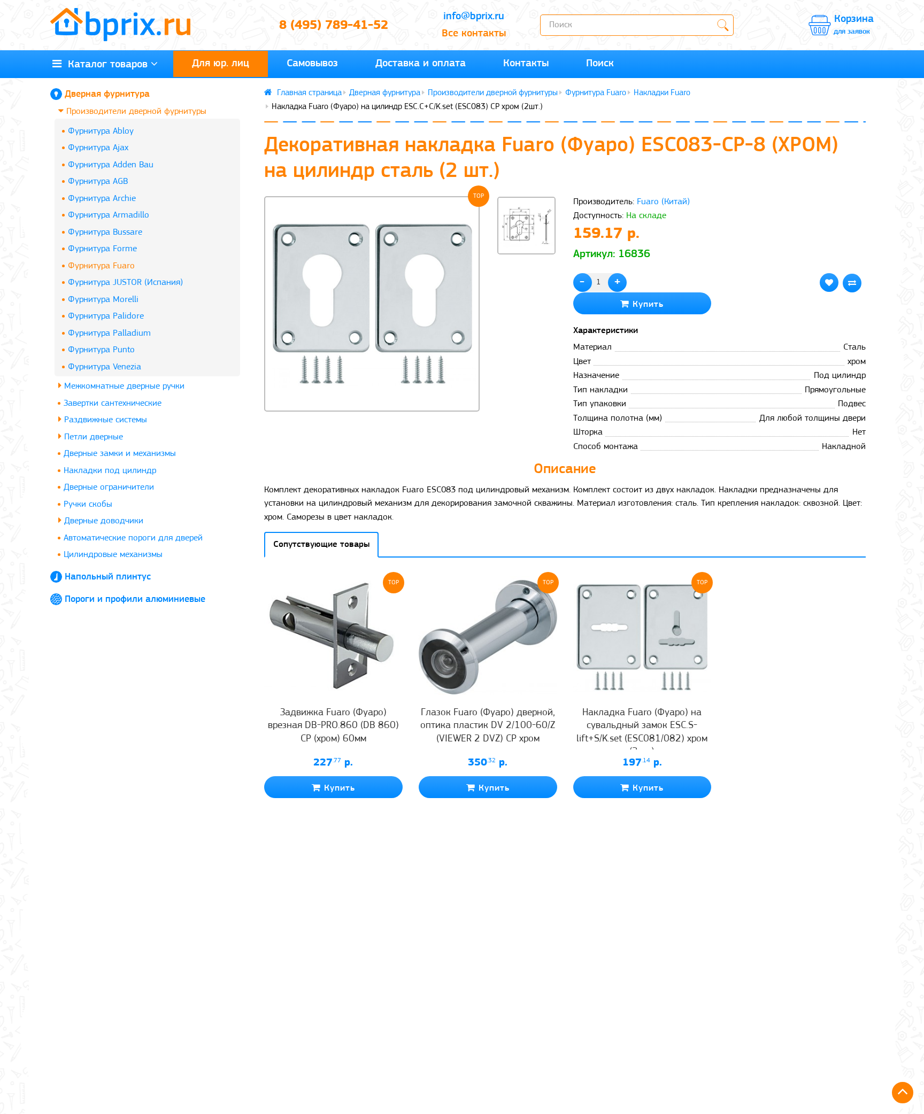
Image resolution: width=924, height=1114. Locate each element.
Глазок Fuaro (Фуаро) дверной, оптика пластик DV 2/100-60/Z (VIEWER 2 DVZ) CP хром (487, 726)
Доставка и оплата (420, 63)
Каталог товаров (104, 64)
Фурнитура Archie (102, 198)
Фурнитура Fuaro (101, 265)
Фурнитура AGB (98, 181)
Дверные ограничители (109, 487)
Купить (646, 304)
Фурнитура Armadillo (108, 215)
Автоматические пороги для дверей (133, 538)
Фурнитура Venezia (104, 367)
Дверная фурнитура (107, 94)
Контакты (526, 63)
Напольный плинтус (108, 577)
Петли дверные (92, 437)
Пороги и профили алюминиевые (135, 600)
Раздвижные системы (104, 419)
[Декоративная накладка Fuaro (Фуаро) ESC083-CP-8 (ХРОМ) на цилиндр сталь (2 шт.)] (372, 304)
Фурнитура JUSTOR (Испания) (125, 282)
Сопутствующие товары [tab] (321, 544)
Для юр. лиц (220, 63)
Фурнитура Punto (101, 349)
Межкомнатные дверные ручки (122, 386)
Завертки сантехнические (112, 403)
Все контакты (474, 33)
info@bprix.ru (473, 16)
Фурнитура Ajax (98, 147)
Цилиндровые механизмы (113, 554)
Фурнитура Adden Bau (110, 164)
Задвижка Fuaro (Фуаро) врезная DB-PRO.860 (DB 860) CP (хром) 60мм (333, 726)
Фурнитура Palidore (106, 316)
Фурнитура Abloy (101, 131)
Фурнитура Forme (102, 248)
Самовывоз (312, 63)
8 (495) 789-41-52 (333, 25)
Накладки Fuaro (662, 93)
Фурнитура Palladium (109, 333)
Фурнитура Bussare (105, 232)
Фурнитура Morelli (103, 299)
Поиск (600, 63)
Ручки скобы (88, 504)
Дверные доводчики (102, 520)
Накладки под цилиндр (110, 470)
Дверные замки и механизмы (120, 453)
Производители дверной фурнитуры (135, 111)
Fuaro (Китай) (663, 201)
